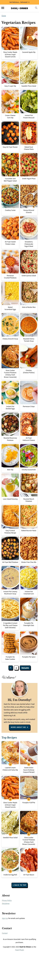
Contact (5, 933)
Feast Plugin (19, 950)
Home (4, 15)
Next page (25, 668)
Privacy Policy (7, 900)
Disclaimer (5, 903)
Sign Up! (5, 918)
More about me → (19, 727)
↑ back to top (19, 885)
